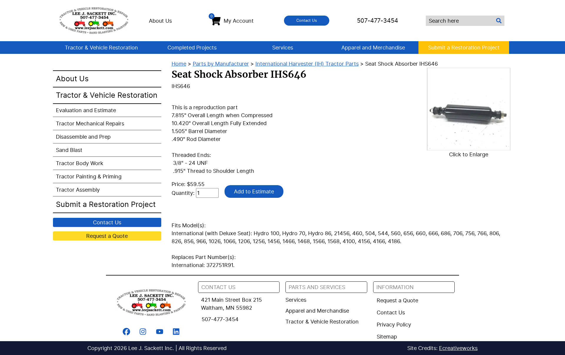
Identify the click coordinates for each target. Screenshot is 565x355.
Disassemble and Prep (83, 137)
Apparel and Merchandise (373, 47)
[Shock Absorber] (469, 109)
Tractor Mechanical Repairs (90, 123)
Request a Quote (107, 236)
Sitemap (387, 337)
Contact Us (306, 20)
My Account (232, 19)
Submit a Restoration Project (464, 47)
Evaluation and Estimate (86, 110)
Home (179, 64)
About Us (160, 21)
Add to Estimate (254, 191)
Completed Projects (192, 47)
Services (282, 47)
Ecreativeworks (458, 348)
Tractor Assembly (78, 190)
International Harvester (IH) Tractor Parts (307, 64)
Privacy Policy (394, 324)
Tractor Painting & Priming (89, 176)
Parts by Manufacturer (221, 64)
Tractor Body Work (79, 163)
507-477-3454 (377, 20)
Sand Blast (69, 150)
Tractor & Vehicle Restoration (101, 47)
